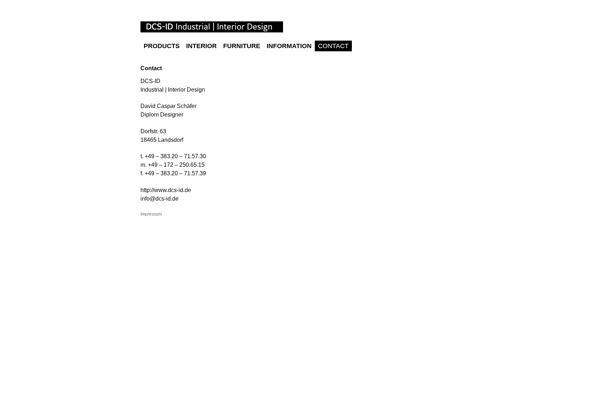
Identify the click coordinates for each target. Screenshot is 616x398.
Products (162, 46)
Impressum (151, 214)
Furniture (241, 46)
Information (289, 46)
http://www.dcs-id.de (165, 190)
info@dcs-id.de (159, 199)
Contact (333, 46)
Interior (201, 46)
